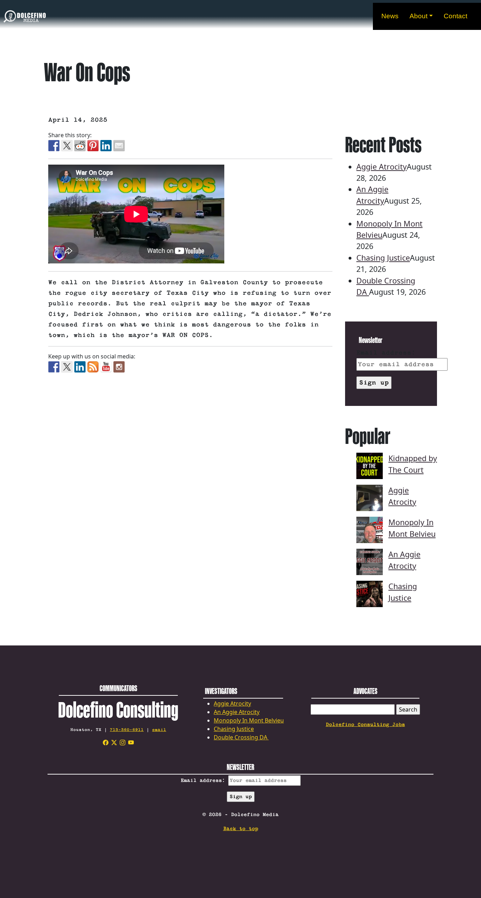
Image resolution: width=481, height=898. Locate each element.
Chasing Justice (383, 258)
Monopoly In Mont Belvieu (249, 720)
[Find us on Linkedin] (80, 366)
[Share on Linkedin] (106, 145)
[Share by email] (119, 145)
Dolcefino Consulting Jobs (365, 724)
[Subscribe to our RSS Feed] (93, 366)
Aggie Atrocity (381, 166)
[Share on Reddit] (80, 145)
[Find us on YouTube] (106, 366)
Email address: (386, 352)
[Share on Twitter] (67, 145)
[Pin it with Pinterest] (93, 145)
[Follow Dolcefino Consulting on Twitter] (67, 366)
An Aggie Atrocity (237, 712)
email (159, 729)
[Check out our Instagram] (119, 366)
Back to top (240, 829)
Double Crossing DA (241, 737)
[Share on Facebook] (54, 145)
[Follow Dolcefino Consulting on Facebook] (54, 366)
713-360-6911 (127, 729)
